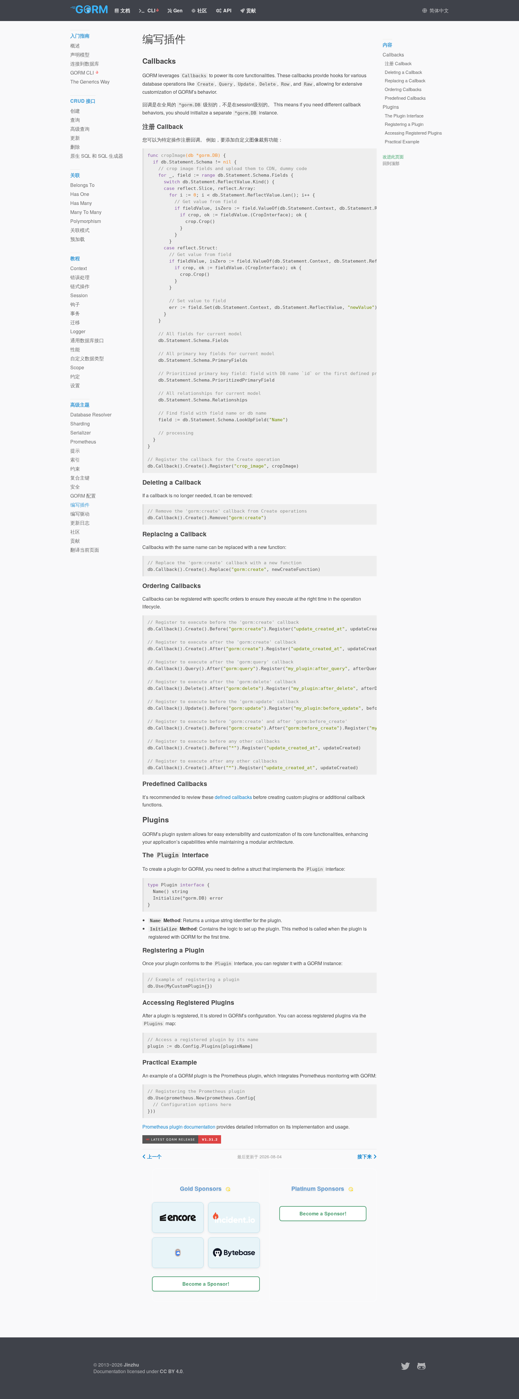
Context (78, 268)
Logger (77, 331)
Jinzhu (131, 1364)
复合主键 (80, 477)
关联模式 (80, 230)
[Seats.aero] (178, 1252)
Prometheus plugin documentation (178, 1126)
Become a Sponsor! (205, 1283)
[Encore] (178, 1217)
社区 (202, 10)
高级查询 (80, 128)
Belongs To (82, 184)
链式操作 (80, 286)
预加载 (77, 239)
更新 (75, 137)
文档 (125, 10)
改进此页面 (393, 156)
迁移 (75, 322)
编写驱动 (80, 513)
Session (79, 295)
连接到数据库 (84, 63)
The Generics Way (90, 81)
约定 (75, 376)
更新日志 (80, 522)
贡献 (251, 10)
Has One (79, 193)
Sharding (80, 423)
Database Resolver (90, 414)
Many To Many (86, 212)
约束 (75, 468)
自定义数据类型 (87, 358)
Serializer (80, 432)
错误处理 (80, 277)
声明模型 (80, 54)
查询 (75, 119)
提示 (75, 450)
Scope (77, 367)
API (227, 10)
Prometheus (83, 441)
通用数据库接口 (87, 340)
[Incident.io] (234, 1217)
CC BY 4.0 (171, 1371)
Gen (178, 10)
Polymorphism (85, 221)
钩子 (75, 304)
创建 (75, 110)
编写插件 (80, 504)
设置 (75, 385)
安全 (75, 486)
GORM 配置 (83, 495)
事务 (75, 313)
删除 (75, 146)
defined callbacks (233, 797)
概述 (75, 45)
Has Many (81, 203)
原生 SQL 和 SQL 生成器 (96, 155)
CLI (150, 10)
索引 (75, 459)
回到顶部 (391, 163)
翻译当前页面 (84, 549)
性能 (75, 349)
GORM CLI (82, 72)
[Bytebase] (234, 1252)
